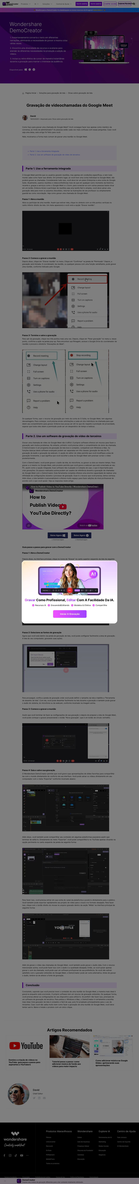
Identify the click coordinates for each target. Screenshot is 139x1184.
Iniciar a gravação (70, 614)
